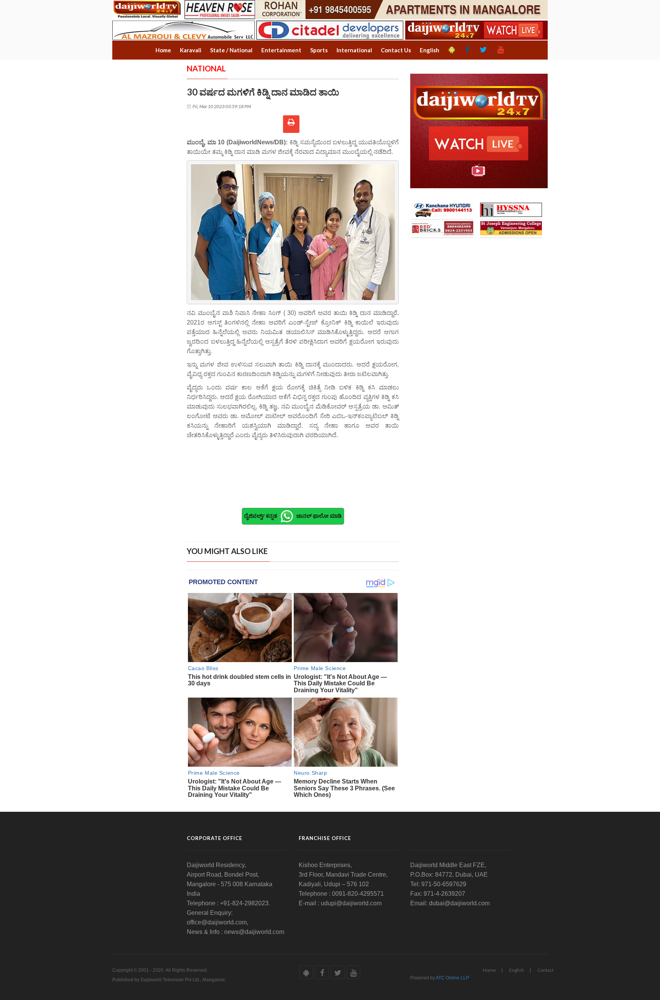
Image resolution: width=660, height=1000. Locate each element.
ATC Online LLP (452, 978)
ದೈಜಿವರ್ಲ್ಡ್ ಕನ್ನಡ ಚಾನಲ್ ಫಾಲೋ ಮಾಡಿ (293, 515)
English (516, 970)
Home (489, 970)
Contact (545, 970)
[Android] (452, 50)
